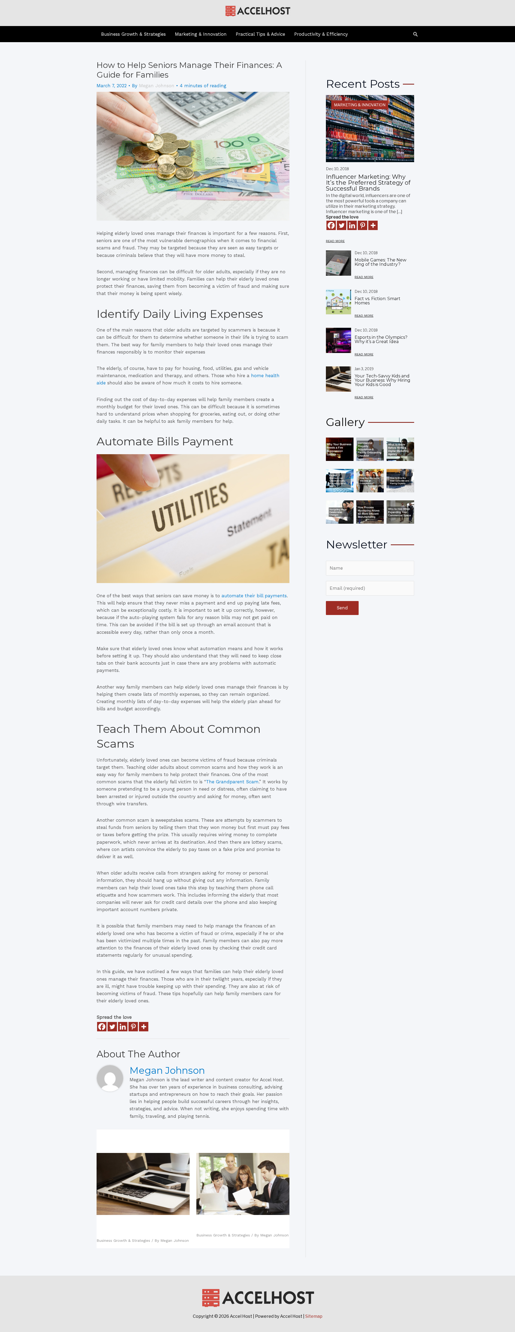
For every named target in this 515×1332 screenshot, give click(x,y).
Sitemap (313, 1316)
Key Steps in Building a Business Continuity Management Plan (239, 1225)
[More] (143, 1026)
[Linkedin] (122, 1026)
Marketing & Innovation (359, 105)
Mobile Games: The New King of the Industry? (380, 262)
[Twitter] (112, 1026)
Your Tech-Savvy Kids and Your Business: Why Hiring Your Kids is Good (141, 1227)
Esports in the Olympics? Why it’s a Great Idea (381, 339)
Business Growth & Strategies (123, 1240)
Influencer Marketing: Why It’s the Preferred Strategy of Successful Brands (368, 182)
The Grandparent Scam (232, 781)
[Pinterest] (133, 1026)
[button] (415, 34)
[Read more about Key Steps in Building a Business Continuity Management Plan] (242, 1183)
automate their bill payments (254, 595)
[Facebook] (101, 1026)
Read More (335, 241)
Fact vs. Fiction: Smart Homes (377, 300)
